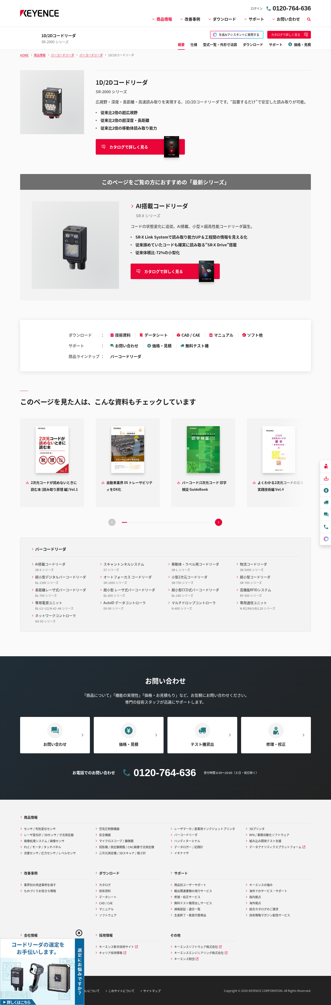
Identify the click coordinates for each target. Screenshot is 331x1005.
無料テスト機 (197, 346)
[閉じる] (79, 933)
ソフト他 (255, 335)
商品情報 (164, 19)
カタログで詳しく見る (128, 147)
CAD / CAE (190, 335)
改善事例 (192, 19)
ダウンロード (224, 19)
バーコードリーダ (125, 356)
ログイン (256, 8)
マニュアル (223, 335)
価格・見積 (162, 346)
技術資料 (123, 335)
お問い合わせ (288, 19)
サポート (256, 19)
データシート (156, 335)
